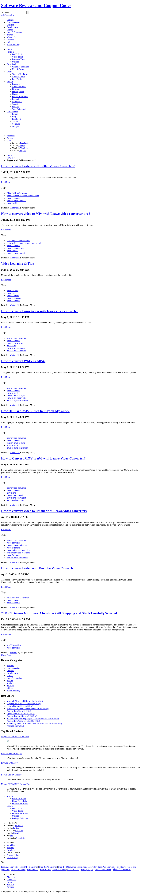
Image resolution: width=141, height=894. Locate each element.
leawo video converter (16, 338)
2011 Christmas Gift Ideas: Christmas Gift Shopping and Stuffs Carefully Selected (59, 613)
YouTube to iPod (14, 645)
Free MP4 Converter (29, 867)
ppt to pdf (5, 869)
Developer (11, 850)
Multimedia (12, 37)
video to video (13, 203)
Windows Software (20, 67)
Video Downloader (103, 869)
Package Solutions (20, 818)
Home (9, 49)
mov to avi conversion (16, 498)
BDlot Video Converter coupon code (23, 195)
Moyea (10, 796)
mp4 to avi (121, 867)
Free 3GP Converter (48, 867)
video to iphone (13, 548)
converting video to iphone (18, 553)
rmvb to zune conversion (17, 448)
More (9, 141)
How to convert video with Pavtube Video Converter (38, 568)
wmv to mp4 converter (16, 398)
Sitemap (10, 884)
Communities (12, 111)
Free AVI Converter (9, 867)
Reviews (10, 52)
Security (10, 39)
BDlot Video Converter (17, 193)
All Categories (7, 15)
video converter (13, 198)
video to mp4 (12, 250)
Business (10, 20)
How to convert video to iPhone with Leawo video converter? (44, 511)
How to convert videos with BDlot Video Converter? (38, 166)
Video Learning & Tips (17, 263)
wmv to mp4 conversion (17, 400)
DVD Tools (17, 54)
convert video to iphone (17, 545)
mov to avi (11, 493)
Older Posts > (7, 655)
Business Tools (18, 59)
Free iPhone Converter (87, 867)
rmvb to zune (12, 445)
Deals (9, 72)
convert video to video (16, 200)
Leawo (10, 806)
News (9, 882)
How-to (10, 81)
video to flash (73, 869)
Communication (14, 22)
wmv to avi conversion (16, 350)
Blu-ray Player (87, 869)
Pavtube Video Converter (18, 598)
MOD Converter (18, 869)
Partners (10, 887)
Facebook (16, 119)
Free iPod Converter (67, 867)
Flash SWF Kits (19, 798)
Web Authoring (13, 44)
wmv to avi (11, 345)
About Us (11, 877)
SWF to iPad (32, 869)
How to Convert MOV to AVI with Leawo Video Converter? (43, 458)
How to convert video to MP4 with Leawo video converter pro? (45, 213)
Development (12, 27)
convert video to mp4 (16, 253)
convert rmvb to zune (16, 443)
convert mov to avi (15, 495)
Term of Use (12, 857)
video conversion (14, 298)
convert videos (13, 295)
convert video (12, 600)
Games (10, 30)
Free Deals (16, 79)
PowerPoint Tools (20, 803)
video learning (13, 290)
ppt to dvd (132, 867)
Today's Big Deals (20, 74)
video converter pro (15, 248)
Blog (14, 116)
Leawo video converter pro (18, 240)
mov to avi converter (16, 500)
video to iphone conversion (18, 550)
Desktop (10, 25)
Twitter (15, 121)
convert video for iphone (17, 557)
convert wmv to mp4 (16, 395)
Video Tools (17, 57)
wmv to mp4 (12, 393)
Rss (11, 835)
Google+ (16, 126)
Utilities (10, 42)
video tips (11, 293)
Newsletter (20, 838)
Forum (15, 114)
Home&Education (14, 32)
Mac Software (18, 69)
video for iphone (14, 555)
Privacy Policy (13, 855)
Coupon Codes (18, 76)
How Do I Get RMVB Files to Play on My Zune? (35, 411)
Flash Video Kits (19, 801)
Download (11, 64)
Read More (6, 182)
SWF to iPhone (59, 869)
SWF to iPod (45, 869)
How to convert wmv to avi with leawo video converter (39, 311)
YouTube (16, 124)
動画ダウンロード (122, 869)
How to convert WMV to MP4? (23, 361)
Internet (10, 35)
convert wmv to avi (15, 343)
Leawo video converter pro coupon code (24, 243)
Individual (11, 845)
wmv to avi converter (16, 348)
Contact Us (11, 879)
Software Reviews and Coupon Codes (36, 5)
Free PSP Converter (106, 867)
